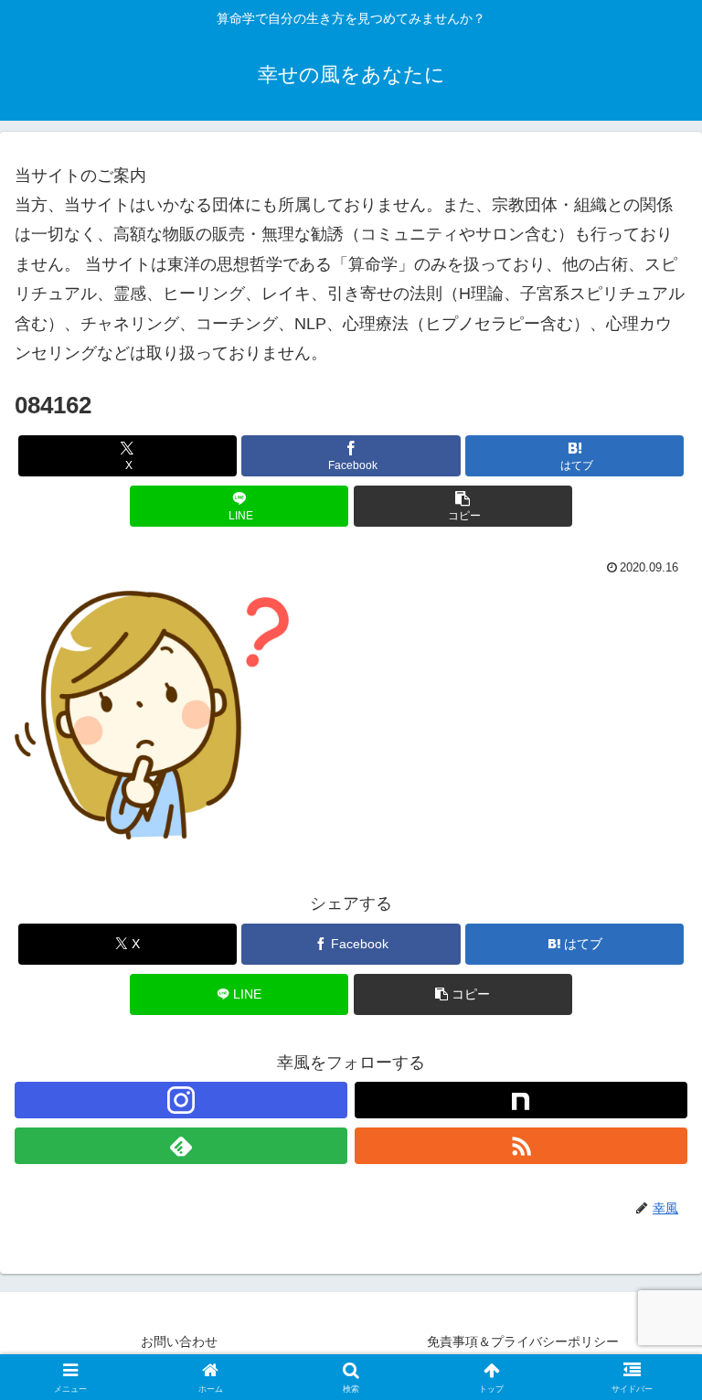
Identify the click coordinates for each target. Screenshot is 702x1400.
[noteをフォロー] (521, 1100)
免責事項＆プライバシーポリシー (523, 1341)
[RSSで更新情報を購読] (521, 1145)
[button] (463, 506)
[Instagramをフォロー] (181, 1100)
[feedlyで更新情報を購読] (181, 1145)
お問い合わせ (179, 1341)
